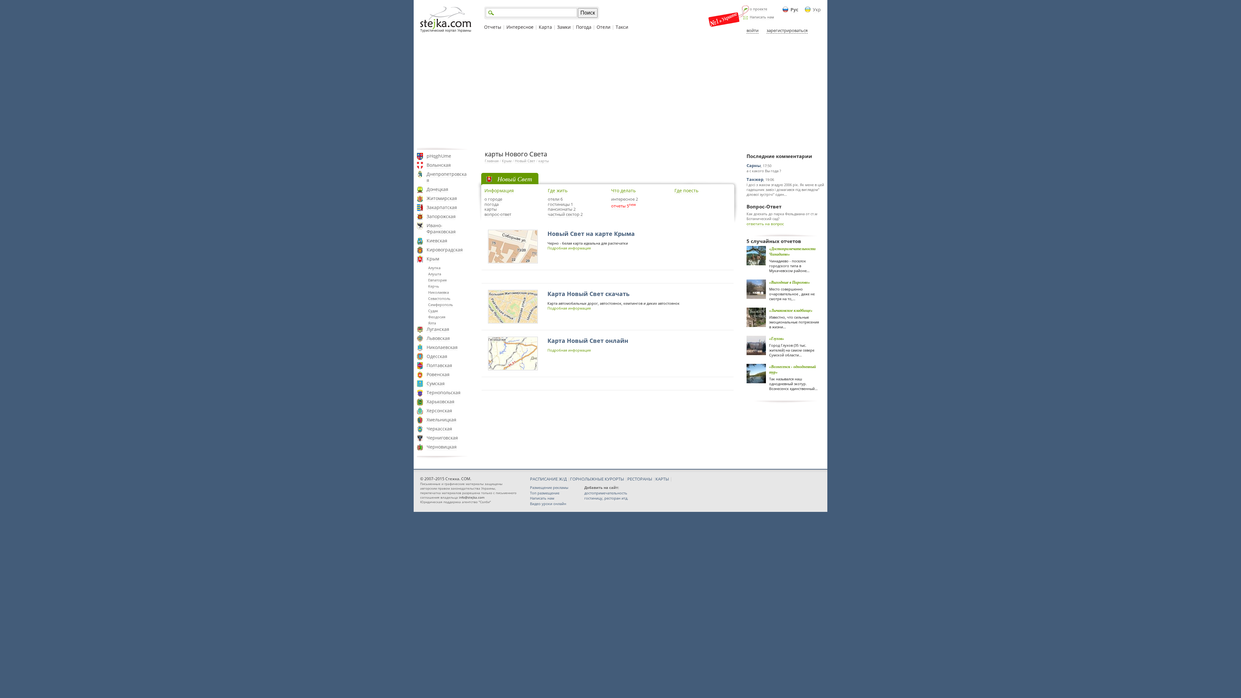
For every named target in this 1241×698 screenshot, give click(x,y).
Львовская (438, 338)
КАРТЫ (662, 479)
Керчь (433, 286)
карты (543, 160)
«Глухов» (776, 338)
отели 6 (555, 199)
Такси (622, 27)
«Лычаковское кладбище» (790, 310)
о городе (493, 199)
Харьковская (440, 401)
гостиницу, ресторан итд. (606, 498)
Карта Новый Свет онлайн (587, 340)
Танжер (755, 179)
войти (752, 30)
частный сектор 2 (565, 214)
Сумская (436, 383)
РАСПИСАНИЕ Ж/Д (548, 479)
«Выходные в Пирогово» (789, 282)
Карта (545, 27)
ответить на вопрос (765, 224)
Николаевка (438, 292)
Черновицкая (442, 447)
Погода (583, 27)
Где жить (557, 190)
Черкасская (439, 429)
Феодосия (436, 316)
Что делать (623, 190)
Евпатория (437, 280)
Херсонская (439, 410)
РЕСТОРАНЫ (639, 479)
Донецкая (437, 189)
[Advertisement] (620, 91)
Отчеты (492, 27)
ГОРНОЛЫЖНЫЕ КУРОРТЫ (597, 479)
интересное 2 (624, 199)
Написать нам (762, 17)
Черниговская (442, 438)
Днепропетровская (447, 177)
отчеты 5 (620, 206)
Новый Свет (525, 160)
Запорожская (441, 216)
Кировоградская (445, 250)
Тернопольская (444, 392)
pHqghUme (439, 156)
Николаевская (442, 347)
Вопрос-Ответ (764, 206)
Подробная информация (569, 248)
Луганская (438, 329)
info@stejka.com (471, 497)
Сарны (754, 165)
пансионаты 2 (562, 209)
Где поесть (686, 190)
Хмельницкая (441, 420)
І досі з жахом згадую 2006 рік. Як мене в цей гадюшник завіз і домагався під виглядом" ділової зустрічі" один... (785, 189)
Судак (433, 310)
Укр (817, 9)
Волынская (439, 165)
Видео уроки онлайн (548, 503)
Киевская (437, 241)
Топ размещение (544, 493)
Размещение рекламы (549, 487)
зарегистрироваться (787, 30)
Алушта (434, 273)
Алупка (434, 267)
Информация (499, 190)
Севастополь (439, 298)
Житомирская (442, 198)
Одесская (437, 356)
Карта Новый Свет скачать (588, 294)
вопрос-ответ (497, 214)
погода (491, 204)
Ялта (432, 323)
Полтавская (439, 365)
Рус (794, 9)
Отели (603, 27)
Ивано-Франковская (441, 228)
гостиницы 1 (560, 204)
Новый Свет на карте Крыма (591, 234)
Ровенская (438, 374)
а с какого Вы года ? (764, 170)
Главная (492, 160)
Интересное (520, 27)
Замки (564, 27)
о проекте (758, 8)
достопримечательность (605, 493)
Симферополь (440, 304)
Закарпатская (442, 207)
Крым (433, 259)
